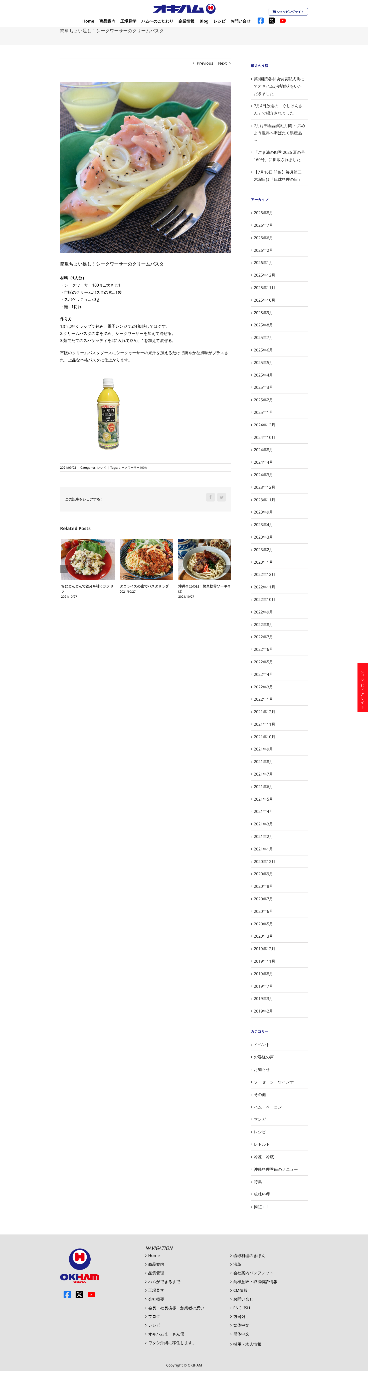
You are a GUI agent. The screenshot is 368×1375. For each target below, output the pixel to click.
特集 (258, 1181)
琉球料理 (262, 1194)
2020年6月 (263, 911)
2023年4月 (263, 524)
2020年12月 (264, 861)
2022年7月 (263, 637)
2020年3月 (263, 936)
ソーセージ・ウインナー (276, 1082)
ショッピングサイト (290, 12)
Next (222, 63)
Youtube (91, 1294)
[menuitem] (88, 21)
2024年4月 (263, 462)
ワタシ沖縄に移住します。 (172, 1342)
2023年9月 (263, 512)
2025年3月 (263, 387)
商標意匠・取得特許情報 (255, 1281)
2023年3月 (263, 537)
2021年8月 (263, 761)
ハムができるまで (164, 1281)
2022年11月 (264, 587)
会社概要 (156, 1299)
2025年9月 (263, 312)
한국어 (239, 1316)
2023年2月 (263, 549)
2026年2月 (263, 250)
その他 (260, 1094)
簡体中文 (241, 1334)
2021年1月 (263, 849)
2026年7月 (263, 225)
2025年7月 (263, 337)
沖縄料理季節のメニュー (276, 1169)
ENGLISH (241, 1308)
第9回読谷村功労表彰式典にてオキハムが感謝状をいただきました (279, 86)
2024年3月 (263, 474)
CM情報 (240, 1290)
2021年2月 (263, 836)
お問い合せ (243, 1299)
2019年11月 (264, 961)
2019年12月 (264, 948)
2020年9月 (263, 874)
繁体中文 (241, 1325)
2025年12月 (264, 275)
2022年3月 (263, 687)
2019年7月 (263, 986)
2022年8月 (263, 624)
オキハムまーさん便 (166, 1334)
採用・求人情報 (247, 1344)
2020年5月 (263, 924)
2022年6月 (263, 649)
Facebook (67, 1294)
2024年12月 (264, 425)
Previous (205, 63)
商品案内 (156, 1264)
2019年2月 (263, 1011)
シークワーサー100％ (133, 467)
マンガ (260, 1119)
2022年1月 (263, 699)
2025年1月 (263, 412)
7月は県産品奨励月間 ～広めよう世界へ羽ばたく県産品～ (279, 133)
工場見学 (156, 1290)
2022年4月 (263, 674)
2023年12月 (264, 487)
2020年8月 (263, 886)
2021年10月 (264, 736)
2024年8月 (263, 449)
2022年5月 (263, 662)
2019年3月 (263, 998)
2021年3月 (263, 824)
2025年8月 (263, 325)
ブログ (154, 1316)
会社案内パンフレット (253, 1273)
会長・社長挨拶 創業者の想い (176, 1308)
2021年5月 (263, 799)
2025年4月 (263, 375)
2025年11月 (264, 287)
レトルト (262, 1144)
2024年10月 (264, 437)
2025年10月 (264, 300)
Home (154, 1255)
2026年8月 (263, 212)
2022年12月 (264, 574)
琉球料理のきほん (249, 1255)
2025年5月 (263, 362)
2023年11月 (264, 500)
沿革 (237, 1264)
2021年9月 (263, 749)
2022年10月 (264, 599)
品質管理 (156, 1273)
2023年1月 (263, 562)
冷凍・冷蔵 (264, 1157)
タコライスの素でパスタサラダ (143, 586)
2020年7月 (263, 899)
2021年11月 (264, 724)
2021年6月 (263, 786)
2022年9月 (263, 612)
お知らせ (262, 1069)
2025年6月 (263, 350)
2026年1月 (263, 262)
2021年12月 (264, 711)
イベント (262, 1044)
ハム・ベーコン (268, 1107)
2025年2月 (263, 400)
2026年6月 (263, 237)
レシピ (101, 467)
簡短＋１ (262, 1206)
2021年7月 (263, 774)
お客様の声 (264, 1057)
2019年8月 (263, 973)
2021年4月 (263, 811)
